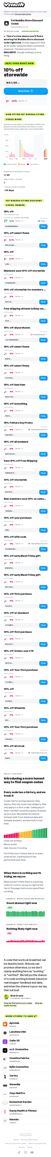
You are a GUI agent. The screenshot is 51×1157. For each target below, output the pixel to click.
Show (43, 226)
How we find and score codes (18, 1003)
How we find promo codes (15, 1143)
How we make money (23, 14)
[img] (25, 146)
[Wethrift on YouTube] (32, 1152)
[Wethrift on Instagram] (26, 1152)
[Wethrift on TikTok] (19, 1152)
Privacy (22, 1147)
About (16, 1140)
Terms (29, 1147)
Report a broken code (37, 1143)
